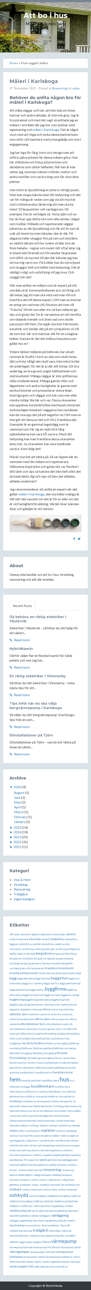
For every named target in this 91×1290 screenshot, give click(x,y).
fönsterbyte (69, 1058)
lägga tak (47, 1115)
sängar (35, 1184)
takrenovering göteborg (45, 1220)
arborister (35, 939)
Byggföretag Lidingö (20, 1004)
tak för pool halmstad (42, 1210)
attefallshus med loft (30, 944)
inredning (15, 1101)
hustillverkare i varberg (35, 1091)
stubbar (69, 1205)
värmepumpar (19, 1252)
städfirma (76, 1196)
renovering (52, 1169)
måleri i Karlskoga (46, 130)
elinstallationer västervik (59, 1024)
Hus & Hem (22, 880)
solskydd (19, 1195)
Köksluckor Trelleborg (52, 1106)
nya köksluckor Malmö (66, 1140)
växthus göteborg (52, 1261)
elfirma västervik (60, 1019)
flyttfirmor (27, 1048)
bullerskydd (75, 973)
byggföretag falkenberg (38, 999)
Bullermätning (47, 973)
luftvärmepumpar (46, 1120)
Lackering (15, 1115)
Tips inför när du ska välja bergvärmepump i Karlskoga (36, 705)
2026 (17, 787)
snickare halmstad (31, 1189)
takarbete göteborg (20, 1215)
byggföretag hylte (60, 999)
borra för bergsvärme (33, 968)
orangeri (75, 1145)
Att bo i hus (45, 15)
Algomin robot (38, 934)
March (19, 812)
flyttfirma (40, 1043)
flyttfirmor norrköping (65, 1048)
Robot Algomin (25, 1175)
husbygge (25, 1086)
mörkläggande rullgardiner (24, 1140)
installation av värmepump (35, 1101)
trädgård (40, 1230)
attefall (46, 939)
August (19, 793)
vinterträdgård (19, 1266)
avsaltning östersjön (44, 949)
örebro (13, 1150)
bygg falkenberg (26, 978)
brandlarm (51, 968)
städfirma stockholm (43, 1201)
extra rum (61, 1029)
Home (14, 63)
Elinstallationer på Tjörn (31, 735)
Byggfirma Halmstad (32, 995)
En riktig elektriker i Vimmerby (38, 676)
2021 (17, 847)
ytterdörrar (62, 1266)
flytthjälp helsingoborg (44, 1053)
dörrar (47, 1009)
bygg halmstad (42, 978)
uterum (14, 1242)
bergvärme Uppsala (44, 958)
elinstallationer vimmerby (23, 1029)
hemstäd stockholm (31, 1080)
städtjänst (15, 1205)
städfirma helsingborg (21, 1201)
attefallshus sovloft (52, 944)
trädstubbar (54, 1230)
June (17, 797)
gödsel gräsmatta (45, 1067)
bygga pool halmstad (70, 983)
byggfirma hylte (52, 995)
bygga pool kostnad (19, 989)
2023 (17, 837)
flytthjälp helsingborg (21, 1053)
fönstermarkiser (18, 1062)
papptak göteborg (61, 1155)
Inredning (21, 884)
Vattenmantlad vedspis (22, 1261)
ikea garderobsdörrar (47, 1096)
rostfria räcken (39, 1179)
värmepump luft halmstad (46, 1247)
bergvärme (44, 953)
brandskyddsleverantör (24, 973)
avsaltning (27, 949)
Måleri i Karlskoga (34, 81)
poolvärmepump (58, 1164)
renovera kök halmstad (30, 1170)
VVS (31, 1266)
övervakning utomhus (28, 1150)
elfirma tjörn (42, 1019)
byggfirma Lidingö (70, 995)
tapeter (71, 1220)
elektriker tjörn (19, 1014)
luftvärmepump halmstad (23, 1120)
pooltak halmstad (28, 1164)
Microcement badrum (40, 1135)
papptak (47, 1155)
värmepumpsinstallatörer (59, 1256)
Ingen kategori (24, 899)
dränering (56, 1009)
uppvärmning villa (54, 1235)
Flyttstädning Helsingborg (40, 1058)
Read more (21, 640)
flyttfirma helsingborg (57, 1043)
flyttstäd (62, 1053)
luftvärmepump (61, 1115)
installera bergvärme (61, 1101)
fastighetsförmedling (45, 1033)
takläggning (60, 1215)
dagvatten (15, 1009)
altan (49, 934)
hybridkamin (55, 1091)
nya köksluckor (47, 1140)
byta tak (73, 1004)
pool (43, 1159)
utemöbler (70, 1235)
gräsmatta (70, 1067)
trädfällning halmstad (21, 1230)
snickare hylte (49, 1189)
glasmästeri (29, 1067)
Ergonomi (50, 1029)
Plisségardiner (32, 1159)
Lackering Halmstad (31, 1115)
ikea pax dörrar (67, 1096)
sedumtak (55, 1184)
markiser (48, 1130)
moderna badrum (70, 1135)
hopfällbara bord (50, 1080)
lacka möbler (74, 1110)
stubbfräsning (18, 1210)
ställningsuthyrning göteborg (49, 1205)
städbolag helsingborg (58, 1196)
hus (64, 1079)
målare (14, 1130)
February (20, 817)
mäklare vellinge (49, 1125)
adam (76, 88)
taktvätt (62, 1220)
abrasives (26, 934)
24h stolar (15, 934)
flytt (24, 1043)
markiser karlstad (19, 1135)
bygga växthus (36, 989)
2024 (17, 832)
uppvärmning (37, 1235)
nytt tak (33, 1145)
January (19, 822)
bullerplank (62, 973)
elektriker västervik (39, 1014)
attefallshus (57, 939)
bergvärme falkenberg (64, 953)
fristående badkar (69, 1062)
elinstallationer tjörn (33, 1024)
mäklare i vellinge (29, 1125)
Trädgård (21, 894)
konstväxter (61, 1110)
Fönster (58, 1058)
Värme (47, 1242)
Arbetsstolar (58, 934)
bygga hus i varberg (33, 983)
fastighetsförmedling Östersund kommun (43, 1038)
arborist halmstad (19, 939)
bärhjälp (30, 953)
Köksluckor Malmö (30, 1106)
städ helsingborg (37, 1196)
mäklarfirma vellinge (69, 1125)
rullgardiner (54, 1179)
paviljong (76, 1155)
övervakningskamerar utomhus (26, 1155)
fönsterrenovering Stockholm (43, 1062)
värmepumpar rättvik (33, 1256)
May (17, 802)
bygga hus (59, 978)
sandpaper (25, 1184)
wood (36, 1266)
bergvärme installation (22, 958)
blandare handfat (51, 963)
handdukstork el (43, 1072)
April (17, 807)
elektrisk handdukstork (22, 1019)
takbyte (35, 1215)
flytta (30, 1043)
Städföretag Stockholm (66, 1201)
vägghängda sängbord (30, 1242)
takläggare (45, 1215)
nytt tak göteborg (46, 1145)
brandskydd (65, 968)
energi (41, 1029)
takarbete (73, 1210)
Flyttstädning (18, 1058)
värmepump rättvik (71, 1247)
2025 (17, 827)
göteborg (59, 1067)
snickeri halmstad (67, 1189)
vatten (76, 1256)
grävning (14, 1072)
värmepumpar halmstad (42, 1252)
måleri (22, 1130)
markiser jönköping (66, 1130)
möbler (56, 1135)
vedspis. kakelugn (71, 1261)
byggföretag (17, 999)
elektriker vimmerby (62, 1014)
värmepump (64, 1241)
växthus (38, 1261)
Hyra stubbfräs (27, 1096)
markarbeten (33, 1130)
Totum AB (65, 1225)
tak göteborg (60, 1210)
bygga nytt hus (51, 983)
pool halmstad (54, 1159)
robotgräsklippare (43, 1175)
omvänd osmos (63, 1145)
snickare (15, 1189)
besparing (25, 963)
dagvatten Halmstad (31, 1009)
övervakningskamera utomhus (57, 1150)
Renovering (60, 88)
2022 (17, 842)
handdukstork (27, 1072)
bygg (13, 978)
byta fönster (37, 1004)
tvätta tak (67, 1230)
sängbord (44, 1184)
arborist (71, 934)
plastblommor (16, 1159)
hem (15, 1079)
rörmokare (24, 1179)
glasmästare (16, 1067)
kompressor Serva (29, 1110)
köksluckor (15, 1106)
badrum (22, 953)
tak (29, 1210)
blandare (36, 963)
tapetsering (17, 1225)
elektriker (68, 1009)
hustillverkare (42, 1086)
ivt (74, 1101)
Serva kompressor (70, 1184)
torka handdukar (50, 1225)
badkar (13, 953)
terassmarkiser (32, 1225)
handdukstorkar (63, 1072)
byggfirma (55, 989)
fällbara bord (26, 1033)
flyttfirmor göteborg (43, 1048)
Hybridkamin (21, 649)
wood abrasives (48, 1266)
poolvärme (43, 1164)
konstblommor (46, 1110)
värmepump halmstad (21, 1247)
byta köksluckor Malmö (56, 1004)
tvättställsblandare (20, 1235)
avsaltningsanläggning (67, 949)
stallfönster (27, 1205)
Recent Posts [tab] (22, 606)
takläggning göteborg (21, 1220)
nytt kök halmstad (19, 1145)
